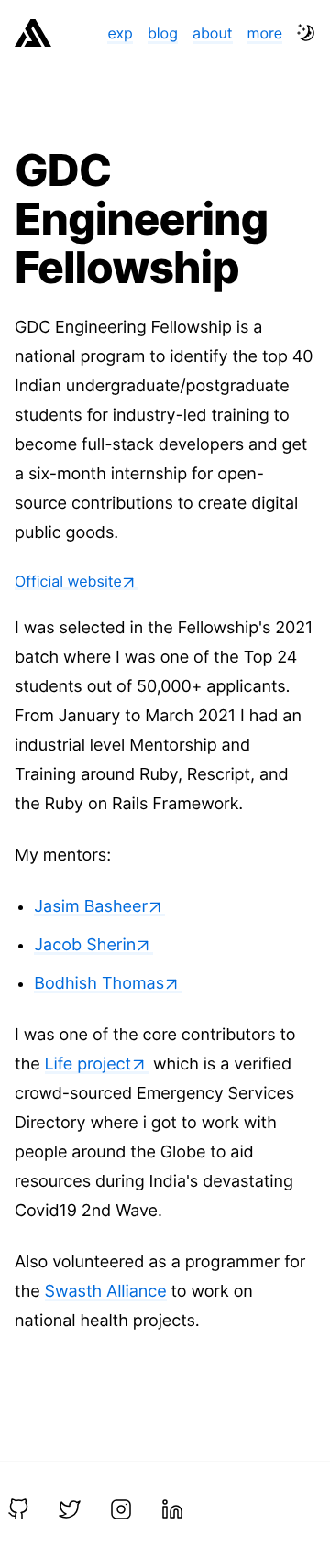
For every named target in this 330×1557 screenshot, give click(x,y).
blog (163, 33)
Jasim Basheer (91, 906)
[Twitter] (70, 1509)
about (212, 33)
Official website (68, 581)
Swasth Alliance (106, 1291)
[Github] (18, 1509)
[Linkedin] (172, 1509)
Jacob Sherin (85, 945)
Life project (88, 1064)
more (265, 33)
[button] (306, 33)
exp (119, 33)
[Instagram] (121, 1509)
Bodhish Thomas (99, 983)
